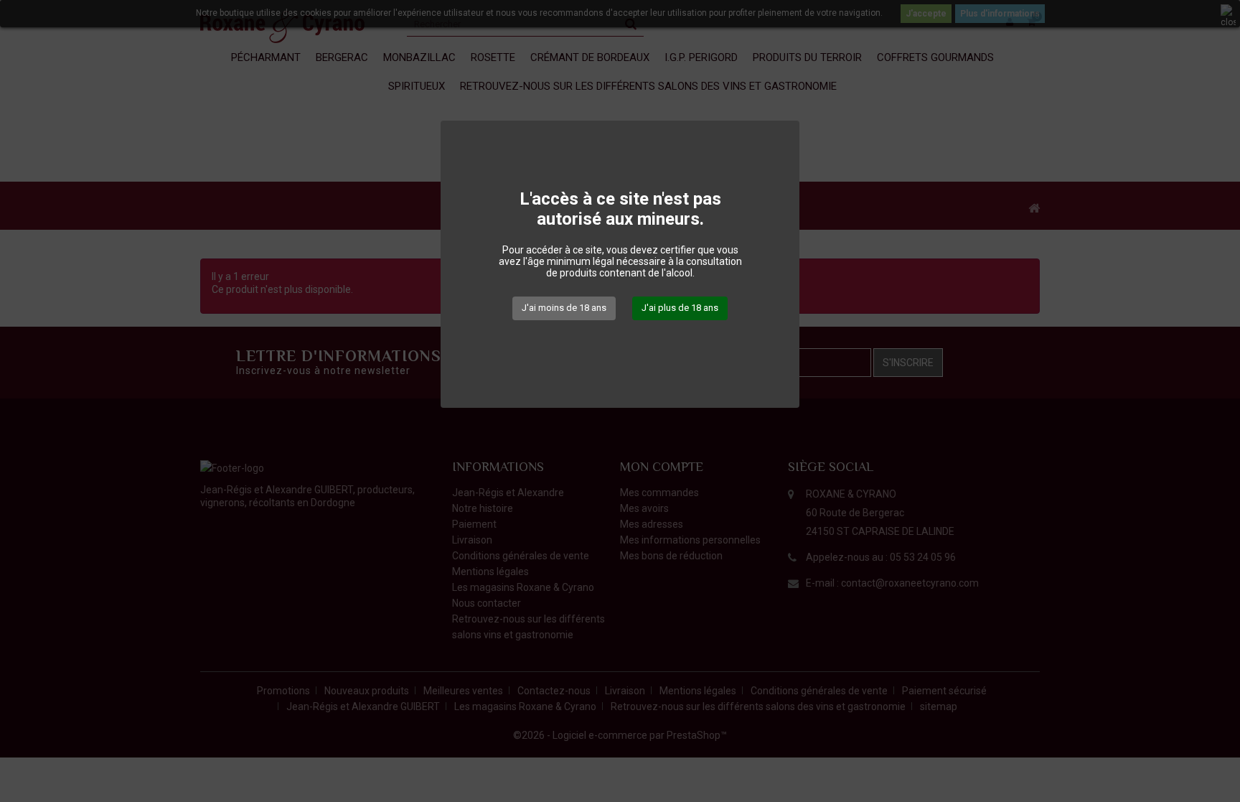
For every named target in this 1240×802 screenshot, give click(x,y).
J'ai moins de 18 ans (564, 307)
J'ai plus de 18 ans (680, 307)
